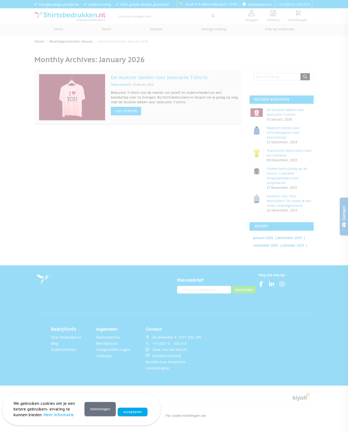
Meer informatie (59, 414)
